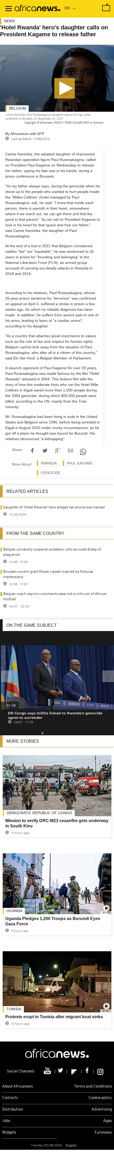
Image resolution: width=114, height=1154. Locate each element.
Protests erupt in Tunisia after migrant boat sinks (54, 1017)
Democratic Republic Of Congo (39, 813)
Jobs (6, 1121)
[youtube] (48, 1071)
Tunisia (14, 1009)
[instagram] (100, 1071)
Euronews (103, 1133)
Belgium (17, 108)
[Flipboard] (74, 1071)
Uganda (14, 911)
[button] (64, 88)
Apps (107, 1121)
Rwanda (49, 463)
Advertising (101, 1110)
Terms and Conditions (93, 1087)
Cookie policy (100, 1098)
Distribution (12, 1110)
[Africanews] (37, 9)
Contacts (10, 1098)
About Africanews (17, 1087)
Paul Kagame (80, 463)
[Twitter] (61, 1071)
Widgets (9, 1133)
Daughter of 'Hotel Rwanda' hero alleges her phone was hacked (54, 508)
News (9, 21)
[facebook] (88, 1071)
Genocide (50, 473)
